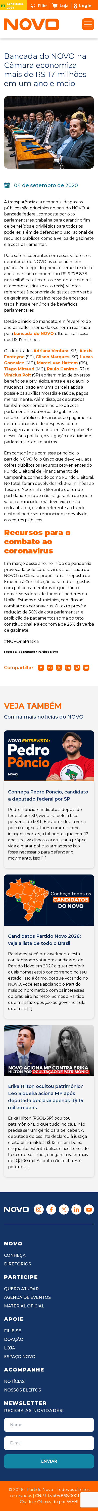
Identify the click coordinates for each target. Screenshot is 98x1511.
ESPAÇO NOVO (19, 1356)
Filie (42, 5)
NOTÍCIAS (14, 1381)
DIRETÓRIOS (17, 1264)
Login (85, 5)
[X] (64, 1209)
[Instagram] (39, 1209)
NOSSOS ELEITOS (22, 1390)
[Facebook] (51, 1209)
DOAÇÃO (13, 1339)
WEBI (72, 1501)
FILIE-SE (12, 1330)
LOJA (9, 1348)
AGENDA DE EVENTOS (27, 1297)
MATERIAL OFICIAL (24, 1306)
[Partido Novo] (16, 1209)
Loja (64, 5)
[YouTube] (89, 1209)
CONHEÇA (15, 1255)
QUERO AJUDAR (21, 1288)
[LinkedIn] (76, 1209)
